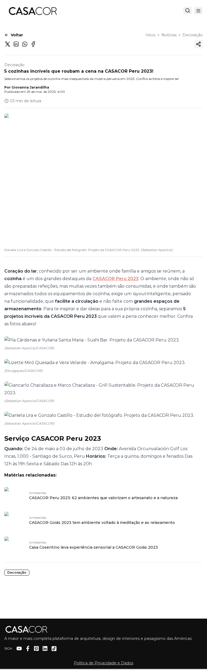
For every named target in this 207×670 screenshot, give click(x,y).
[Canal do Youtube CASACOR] (19, 648)
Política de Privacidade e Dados (103, 663)
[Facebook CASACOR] (27, 648)
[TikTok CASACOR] (54, 649)
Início (151, 35)
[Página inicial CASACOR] (32, 10)
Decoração (192, 35)
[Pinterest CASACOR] (36, 648)
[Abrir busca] (187, 10)
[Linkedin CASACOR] (45, 648)
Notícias (169, 35)
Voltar (17, 35)
